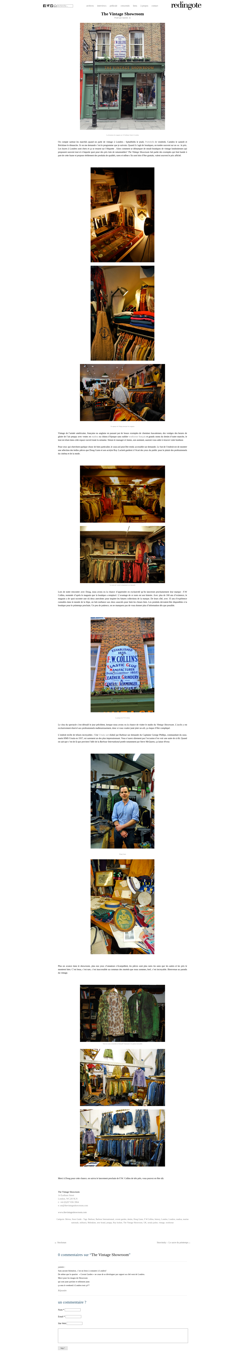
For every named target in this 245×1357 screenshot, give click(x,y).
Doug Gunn (138, 1219)
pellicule (113, 6)
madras (95, 436)
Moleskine (92, 1222)
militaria (83, 1222)
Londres (172, 1219)
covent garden (120, 1219)
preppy (109, 1222)
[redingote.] (186, 9)
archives (90, 6)
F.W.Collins (149, 1219)
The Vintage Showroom (132, 1222)
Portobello (149, 142)
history (157, 1219)
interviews (101, 6)
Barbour (91, 1219)
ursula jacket (153, 1222)
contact (155, 6)
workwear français (137, 436)
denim (129, 1219)
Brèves (68, 1219)
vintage (162, 1222)
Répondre (62, 1290)
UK (145, 1222)
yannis (61, 1267)
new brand (101, 1222)
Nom (60, 1310)
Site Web (62, 1323)
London (164, 1219)
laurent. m (126, 18)
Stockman (60, 1242)
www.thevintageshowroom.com (72, 1212)
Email (60, 1316)
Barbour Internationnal (105, 1219)
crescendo (125, 6)
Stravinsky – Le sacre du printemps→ (174, 1242)
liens (135, 6)
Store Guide (77, 1219)
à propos (144, 6)
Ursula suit (104, 735)
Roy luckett (117, 1222)
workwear (170, 1222)
